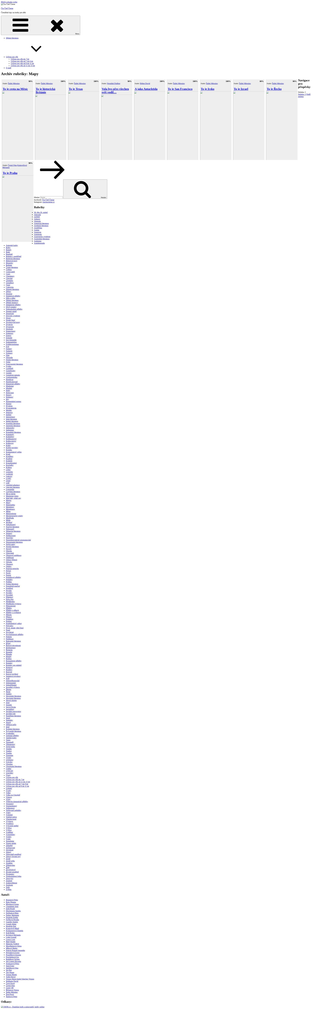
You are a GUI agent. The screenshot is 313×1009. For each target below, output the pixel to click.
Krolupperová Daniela (14, 931)
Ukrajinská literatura (14, 766)
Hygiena (9, 406)
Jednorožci (10, 428)
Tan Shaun (10, 972)
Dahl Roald (10, 909)
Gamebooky (10, 371)
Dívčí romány (11, 307)
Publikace (9, 639)
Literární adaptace (13, 485)
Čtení (8, 285)
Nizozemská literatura (14, 542)
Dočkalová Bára (12, 913)
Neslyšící (9, 538)
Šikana (8, 689)
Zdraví (8, 852)
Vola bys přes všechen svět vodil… (115, 90)
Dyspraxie (10, 327)
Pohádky (9, 580)
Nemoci (9, 533)
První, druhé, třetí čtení (14, 628)
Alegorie (37, 221)
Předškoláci (10, 601)
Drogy (8, 318)
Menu (77, 34)
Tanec (8, 740)
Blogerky (9, 263)
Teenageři (9, 742)
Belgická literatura (13, 259)
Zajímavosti (10, 848)
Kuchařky (10, 465)
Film (7, 355)
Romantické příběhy (14, 661)
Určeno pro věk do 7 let (20, 59)
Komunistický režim (14, 452)
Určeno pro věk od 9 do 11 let (22, 63)
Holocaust (10, 393)
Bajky (8, 248)
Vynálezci (9, 824)
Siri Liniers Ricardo (13, 961)
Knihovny (10, 443)
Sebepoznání (11, 683)
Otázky (8, 566)
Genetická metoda (13, 375)
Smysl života (11, 707)
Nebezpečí (10, 529)
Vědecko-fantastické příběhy (17, 802)
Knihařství (10, 437)
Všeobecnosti (11, 819)
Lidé (7, 483)
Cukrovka (10, 287)
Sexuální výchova (13, 687)
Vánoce (9, 797)
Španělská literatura (13, 716)
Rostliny (9, 670)
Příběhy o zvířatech (13, 612)
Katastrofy (10, 434)
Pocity (8, 573)
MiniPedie (10, 518)
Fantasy (9, 349)
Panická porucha (12, 569)
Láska (8, 470)
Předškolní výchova (13, 604)
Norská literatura (12, 547)
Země (8, 859)
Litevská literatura (13, 487)
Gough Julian (11, 924)
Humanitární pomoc (13, 401)
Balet (8, 252)
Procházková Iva (12, 957)
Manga (8, 500)
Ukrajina (9, 764)
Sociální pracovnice (13, 711)
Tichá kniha (10, 747)
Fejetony (9, 353)
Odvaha (9, 562)
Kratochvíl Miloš (12, 928)
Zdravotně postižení (13, 854)
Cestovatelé (10, 272)
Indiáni (8, 415)
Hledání (9, 388)
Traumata (9, 755)
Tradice (9, 751)
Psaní (8, 630)
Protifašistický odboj (14, 623)
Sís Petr (9, 970)
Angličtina (38, 228)
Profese (9, 621)
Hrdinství (9, 397)
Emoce (8, 336)
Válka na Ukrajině (13, 795)
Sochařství (10, 709)
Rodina (8, 659)
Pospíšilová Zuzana (13, 955)
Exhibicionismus (12, 344)
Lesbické (9, 474)
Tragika (9, 753)
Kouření (9, 459)
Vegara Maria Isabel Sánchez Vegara (20, 979)
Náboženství (11, 525)
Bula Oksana (11, 902)
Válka (8, 793)
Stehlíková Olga (12, 968)
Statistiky (9, 720)
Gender (9, 373)
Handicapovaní (12, 382)
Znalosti (9, 881)
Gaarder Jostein (12, 922)
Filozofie (9, 357)
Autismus (37, 241)
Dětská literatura (12, 38)
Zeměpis (9, 863)
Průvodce (9, 626)
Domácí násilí (11, 311)
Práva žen (9, 599)
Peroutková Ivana (12, 953)
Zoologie (9, 885)
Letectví (9, 476)
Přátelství (9, 597)
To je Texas (76, 88)
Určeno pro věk (12, 57)
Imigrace (9, 412)
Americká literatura (41, 223)
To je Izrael (241, 88)
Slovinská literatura (13, 698)
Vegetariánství (11, 806)
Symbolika (10, 733)
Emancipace (10, 331)
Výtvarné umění (12, 826)
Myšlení (9, 522)
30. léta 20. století (41, 212)
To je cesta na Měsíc (15, 88)
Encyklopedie (11, 340)
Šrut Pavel (10, 994)
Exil (7, 346)
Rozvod (9, 672)
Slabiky (9, 694)
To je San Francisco (180, 88)
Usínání (9, 788)
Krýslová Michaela (13, 935)
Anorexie (37, 232)
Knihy (8, 445)
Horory (8, 395)
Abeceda (37, 215)
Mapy (8, 503)
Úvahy (8, 791)
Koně (8, 454)
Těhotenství (10, 744)
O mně (8, 68)
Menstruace (10, 509)
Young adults (11, 843)
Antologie (38, 234)
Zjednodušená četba (13, 876)
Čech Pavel (10, 983)
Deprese (9, 294)
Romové (9, 667)
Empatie (9, 338)
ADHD (37, 217)
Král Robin (10, 933)
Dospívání (10, 314)
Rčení (8, 643)
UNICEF (9, 771)
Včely (8, 799)
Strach (8, 722)
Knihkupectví (11, 439)
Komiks (9, 450)
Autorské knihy (12, 245)
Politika (9, 582)
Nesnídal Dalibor (113, 83)
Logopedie (10, 489)
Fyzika (8, 366)
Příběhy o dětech (12, 610)
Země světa (10, 861)
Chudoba (9, 281)
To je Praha (10, 173)
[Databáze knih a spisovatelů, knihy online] (22, 1007)
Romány (9, 663)
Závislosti (9, 850)
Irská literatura (11, 419)
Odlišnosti (10, 558)
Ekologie (9, 329)
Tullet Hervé (11, 977)
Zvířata (8, 889)
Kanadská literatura (13, 432)
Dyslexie (9, 325)
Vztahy (8, 837)
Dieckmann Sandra (13, 911)
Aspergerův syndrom (42, 237)
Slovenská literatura (13, 696)
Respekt (9, 652)
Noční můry (10, 544)
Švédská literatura (13, 729)
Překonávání (11, 606)
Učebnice (9, 760)
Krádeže (9, 461)
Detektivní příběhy (13, 296)
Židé (7, 867)
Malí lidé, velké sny (13, 498)
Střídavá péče (11, 725)
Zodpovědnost (11, 883)
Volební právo (11, 817)
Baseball (9, 254)
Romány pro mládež (14, 665)
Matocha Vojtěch (12, 944)
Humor (8, 404)
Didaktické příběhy (13, 305)
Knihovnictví (11, 441)
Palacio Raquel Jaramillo (15, 950)
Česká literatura (12, 267)
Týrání (8, 758)
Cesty (8, 274)
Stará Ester (10, 966)
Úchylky (9, 762)
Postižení (9, 588)
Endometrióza (11, 342)
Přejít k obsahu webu (9, 2)
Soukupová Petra (12, 964)
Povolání (9, 595)
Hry (7, 399)
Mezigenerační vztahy (14, 516)
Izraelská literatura (13, 423)
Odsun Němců (11, 560)
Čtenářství (10, 283)
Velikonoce (10, 808)
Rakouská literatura (13, 641)
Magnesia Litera (12, 496)
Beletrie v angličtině (13, 256)
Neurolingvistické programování (18, 540)
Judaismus (10, 430)
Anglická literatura (41, 226)
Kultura (9, 467)
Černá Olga (12, 165)
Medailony (10, 507)
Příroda (8, 615)
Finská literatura (12, 360)
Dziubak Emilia (12, 917)
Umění (8, 769)
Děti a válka (10, 298)
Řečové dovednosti (13, 645)
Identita (9, 410)
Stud (7, 727)
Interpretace (10, 417)
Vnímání (9, 815)
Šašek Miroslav (14, 83)
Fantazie (9, 351)
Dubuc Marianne (12, 915)
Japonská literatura (13, 426)
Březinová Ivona (12, 904)
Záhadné (9, 845)
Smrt (8, 703)
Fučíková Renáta (12, 920)
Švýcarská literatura (13, 731)
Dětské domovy (12, 303)
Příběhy (9, 608)
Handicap (9, 379)
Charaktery (10, 276)
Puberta (9, 637)
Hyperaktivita (11, 408)
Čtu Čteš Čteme (7, 8)
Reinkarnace (11, 648)
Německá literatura (13, 531)
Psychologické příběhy (14, 634)
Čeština (9, 270)
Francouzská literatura (14, 364)
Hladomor (10, 386)
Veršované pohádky (13, 810)
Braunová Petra (12, 900)
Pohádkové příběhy (13, 577)
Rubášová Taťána (13, 959)
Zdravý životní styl (13, 856)
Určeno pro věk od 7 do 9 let (22, 61)
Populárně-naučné (13, 586)
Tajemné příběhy (12, 736)
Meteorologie (11, 514)
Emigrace (9, 333)
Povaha (9, 590)
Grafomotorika (11, 377)
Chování (9, 278)
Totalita (9, 749)
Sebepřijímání (11, 685)
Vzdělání (9, 832)
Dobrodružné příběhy (14, 309)
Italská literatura (12, 421)
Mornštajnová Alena (14, 946)
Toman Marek (11, 975)
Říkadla (9, 654)
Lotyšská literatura (13, 492)
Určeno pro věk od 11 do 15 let (23, 66)
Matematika (10, 505)
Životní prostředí (12, 872)
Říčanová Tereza (12, 990)
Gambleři (9, 368)
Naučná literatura (12, 527)
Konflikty (9, 456)
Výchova (9, 821)
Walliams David (12, 981)
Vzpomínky (10, 835)
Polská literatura (12, 584)
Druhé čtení (10, 320)
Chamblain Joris (12, 906)
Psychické (10, 632)
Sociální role (11, 714)
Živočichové (11, 870)
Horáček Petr (11, 926)
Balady (8, 250)
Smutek (9, 705)
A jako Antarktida (146, 88)
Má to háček (10, 494)
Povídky (9, 593)
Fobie (8, 362)
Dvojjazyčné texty (13, 322)
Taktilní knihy (11, 738)
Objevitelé (10, 553)
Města (8, 511)
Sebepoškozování (12, 681)
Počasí (8, 571)
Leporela (9, 472)
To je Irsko (207, 88)
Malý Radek (10, 942)
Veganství (9, 804)
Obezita (9, 551)
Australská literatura (41, 239)
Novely (9, 549)
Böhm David (145, 83)
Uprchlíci (9, 773)
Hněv (8, 390)
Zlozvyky (9, 878)
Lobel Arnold (11, 937)
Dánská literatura (12, 289)
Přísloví (9, 617)
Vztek (8, 839)
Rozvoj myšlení (12, 674)
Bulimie (9, 265)
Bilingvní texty (11, 261)
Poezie (8, 575)
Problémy (9, 619)
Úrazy (8, 775)
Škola (8, 692)
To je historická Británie (45, 90)
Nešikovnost (11, 536)
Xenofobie (10, 841)
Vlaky (8, 813)
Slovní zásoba (11, 700)
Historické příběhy (13, 384)
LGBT (8, 478)
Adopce (37, 219)
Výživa (8, 828)
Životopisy (10, 874)
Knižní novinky (12, 448)
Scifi (7, 678)
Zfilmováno (10, 865)
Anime (36, 230)
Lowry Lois (10, 939)
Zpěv (8, 887)
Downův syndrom (13, 316)
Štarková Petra (11, 997)
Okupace (9, 564)
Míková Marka (11, 948)
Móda (8, 520)
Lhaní (8, 481)
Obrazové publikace (13, 555)
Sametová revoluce (13, 676)
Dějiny (8, 292)
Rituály (8, 656)
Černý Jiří (9, 988)
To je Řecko (274, 88)
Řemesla (9, 650)
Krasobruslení (11, 463)
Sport (8, 718)
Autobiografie (39, 243)
